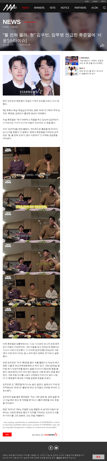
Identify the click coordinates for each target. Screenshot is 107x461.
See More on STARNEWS (46, 434)
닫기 (103, 456)
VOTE (53, 7)
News (15, 27)
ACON (94, 7)
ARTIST (13, 7)
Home (6, 27)
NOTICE (65, 7)
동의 (98, 457)
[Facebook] (51, 448)
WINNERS (39, 7)
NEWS (25, 7)
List (7, 434)
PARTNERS (80, 7)
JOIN (87, 1)
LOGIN (95, 1)
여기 (58, 458)
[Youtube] (56, 448)
